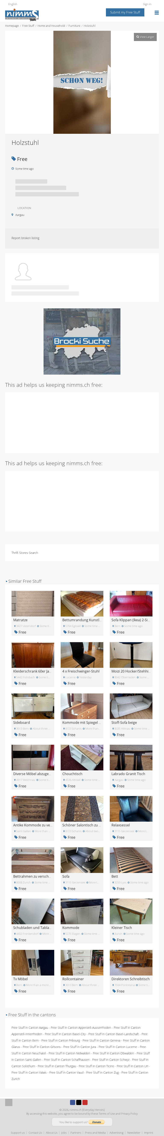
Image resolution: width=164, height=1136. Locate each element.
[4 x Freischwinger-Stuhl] (82, 655)
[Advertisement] (82, 422)
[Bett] (131, 860)
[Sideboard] (33, 706)
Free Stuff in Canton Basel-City (65, 1034)
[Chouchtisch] (82, 757)
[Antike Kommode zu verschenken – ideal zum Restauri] (33, 808)
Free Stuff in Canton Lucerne (118, 1047)
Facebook (72, 1102)
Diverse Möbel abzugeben (34, 773)
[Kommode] (82, 911)
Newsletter (133, 1133)
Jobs (64, 1133)
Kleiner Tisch (121, 927)
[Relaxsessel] (131, 808)
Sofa (65, 876)
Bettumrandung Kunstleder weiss (89, 620)
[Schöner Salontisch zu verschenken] (82, 808)
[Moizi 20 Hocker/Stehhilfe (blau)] (131, 655)
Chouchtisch (72, 773)
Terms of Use (107, 1113)
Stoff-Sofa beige (124, 722)
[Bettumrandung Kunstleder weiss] (82, 603)
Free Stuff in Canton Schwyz (110, 1060)
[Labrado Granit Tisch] (131, 757)
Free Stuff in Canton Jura (79, 1047)
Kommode (70, 927)
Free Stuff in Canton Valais (29, 1072)
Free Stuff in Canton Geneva (101, 1040)
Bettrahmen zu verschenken (36, 876)
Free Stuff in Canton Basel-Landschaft (113, 1034)
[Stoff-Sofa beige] (131, 706)
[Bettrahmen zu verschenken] (33, 860)
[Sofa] (82, 860)
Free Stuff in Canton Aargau (30, 1028)
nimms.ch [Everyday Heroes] (87, 1110)
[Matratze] (33, 603)
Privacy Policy (129, 1113)
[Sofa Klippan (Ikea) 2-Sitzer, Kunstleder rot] (131, 603)
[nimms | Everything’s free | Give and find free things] (22, 14)
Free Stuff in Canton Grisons (42, 1047)
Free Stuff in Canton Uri (132, 1066)
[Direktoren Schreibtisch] (131, 962)
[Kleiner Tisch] (131, 911)
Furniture (74, 26)
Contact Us (35, 1133)
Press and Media (95, 1133)
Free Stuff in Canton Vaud (66, 1072)
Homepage (12, 26)
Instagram (91, 1102)
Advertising (116, 1133)
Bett (114, 876)
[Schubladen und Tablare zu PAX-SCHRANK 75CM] (33, 911)
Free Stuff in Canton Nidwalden (69, 1053)
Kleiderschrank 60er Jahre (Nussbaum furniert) (50, 671)
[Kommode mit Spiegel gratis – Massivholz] (82, 706)
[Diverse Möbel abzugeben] (33, 757)
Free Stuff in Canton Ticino (96, 1066)
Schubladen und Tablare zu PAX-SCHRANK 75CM (52, 927)
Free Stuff (28, 26)
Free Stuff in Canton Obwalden (113, 1053)
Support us (18, 1133)
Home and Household (51, 26)
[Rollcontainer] (82, 962)
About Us (51, 1133)
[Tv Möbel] (33, 962)
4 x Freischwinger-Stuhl (81, 671)
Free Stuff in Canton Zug (102, 1072)
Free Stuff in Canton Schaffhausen (66, 1060)
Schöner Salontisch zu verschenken (90, 825)
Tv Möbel (20, 979)
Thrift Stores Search (25, 553)
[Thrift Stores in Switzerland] (82, 341)
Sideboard (21, 722)
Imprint (148, 1133)
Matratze (20, 620)
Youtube (85, 1102)
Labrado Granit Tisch (128, 773)
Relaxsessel (120, 825)
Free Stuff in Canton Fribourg (60, 1040)
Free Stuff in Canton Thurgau (57, 1066)
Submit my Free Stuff (125, 12)
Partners (75, 1133)
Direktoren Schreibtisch (130, 979)
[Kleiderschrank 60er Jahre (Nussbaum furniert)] (33, 655)
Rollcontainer (73, 979)
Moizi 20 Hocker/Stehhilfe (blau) (136, 671)
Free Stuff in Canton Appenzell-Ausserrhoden (81, 1028)
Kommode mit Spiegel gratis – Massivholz (95, 722)
